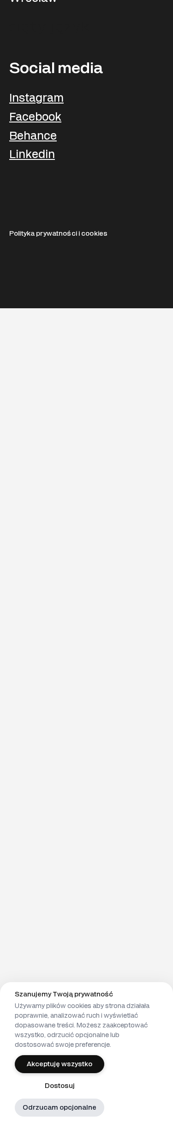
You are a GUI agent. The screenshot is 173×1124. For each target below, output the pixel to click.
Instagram (36, 98)
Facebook (35, 117)
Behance (33, 136)
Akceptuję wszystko (59, 1064)
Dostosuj (60, 1086)
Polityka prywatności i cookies (58, 234)
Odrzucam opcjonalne (59, 1108)
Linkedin (32, 154)
